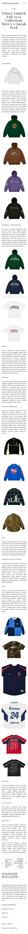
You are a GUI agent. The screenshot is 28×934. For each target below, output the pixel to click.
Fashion (14, 9)
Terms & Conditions (10, 928)
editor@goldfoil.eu (9, 905)
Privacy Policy (7, 924)
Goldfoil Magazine (10, 3)
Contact (5, 917)
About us (5, 913)
